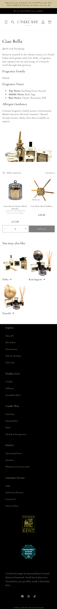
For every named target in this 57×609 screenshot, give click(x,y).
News (8, 427)
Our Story (10, 414)
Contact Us (11, 499)
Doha (5, 279)
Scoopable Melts (13, 395)
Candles (9, 381)
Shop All (10, 335)
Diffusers (10, 388)
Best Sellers (11, 342)
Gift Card (10, 362)
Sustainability (12, 420)
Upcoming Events (14, 453)
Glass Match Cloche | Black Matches (15, 207)
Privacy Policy (12, 505)
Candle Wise (24, 608)
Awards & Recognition (16, 434)
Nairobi (6, 313)
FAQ (8, 485)
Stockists (10, 460)
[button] (6, 22)
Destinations (11, 349)
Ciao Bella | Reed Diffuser (42, 206)
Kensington (35, 279)
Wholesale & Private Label (18, 466)
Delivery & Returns (14, 492)
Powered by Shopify (36, 608)
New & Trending (13, 355)
